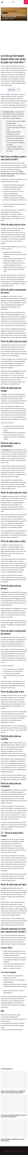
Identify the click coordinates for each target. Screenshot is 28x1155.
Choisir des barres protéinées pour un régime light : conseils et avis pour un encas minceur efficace (13, 1092)
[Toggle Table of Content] (17, 90)
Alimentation (5, 12)
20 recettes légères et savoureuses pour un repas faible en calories (13, 1140)
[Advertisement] (14, 38)
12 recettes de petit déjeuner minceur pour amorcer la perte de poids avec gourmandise (14, 1116)
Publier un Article (19, 1151)
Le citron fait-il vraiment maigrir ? (10, 1017)
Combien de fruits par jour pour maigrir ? (12, 1029)
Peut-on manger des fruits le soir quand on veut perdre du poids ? (14, 1020)
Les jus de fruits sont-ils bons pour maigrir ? (13, 1023)
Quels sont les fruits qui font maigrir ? (11, 1014)
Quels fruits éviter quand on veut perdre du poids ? (12, 1026)
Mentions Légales (9, 1151)
